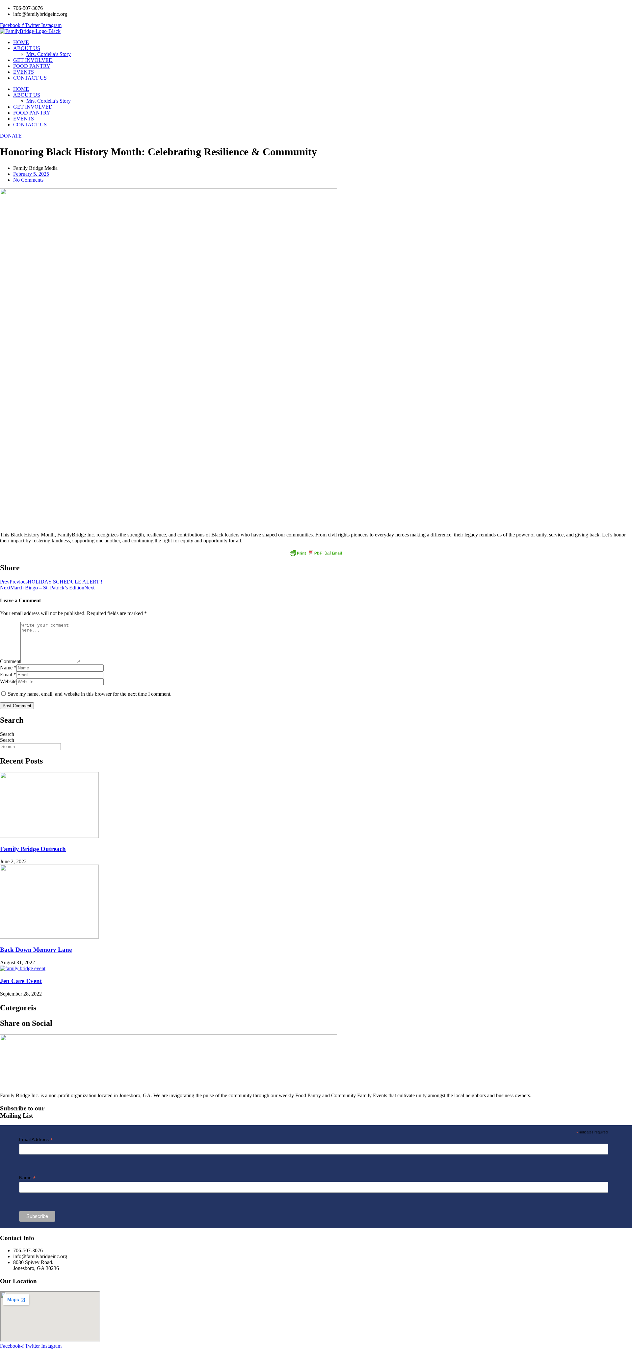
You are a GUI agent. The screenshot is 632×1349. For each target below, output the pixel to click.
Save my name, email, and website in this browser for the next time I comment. (89, 694)
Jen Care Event (21, 980)
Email (6, 674)
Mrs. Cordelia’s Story (48, 54)
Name (6, 667)
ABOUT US (26, 48)
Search (7, 734)
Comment (10, 661)
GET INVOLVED (33, 60)
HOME (21, 42)
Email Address (36, 1139)
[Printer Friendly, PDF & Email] (316, 553)
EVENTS (23, 72)
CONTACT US (30, 78)
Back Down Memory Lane (36, 949)
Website (8, 681)
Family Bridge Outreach (33, 848)
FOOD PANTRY (31, 66)
